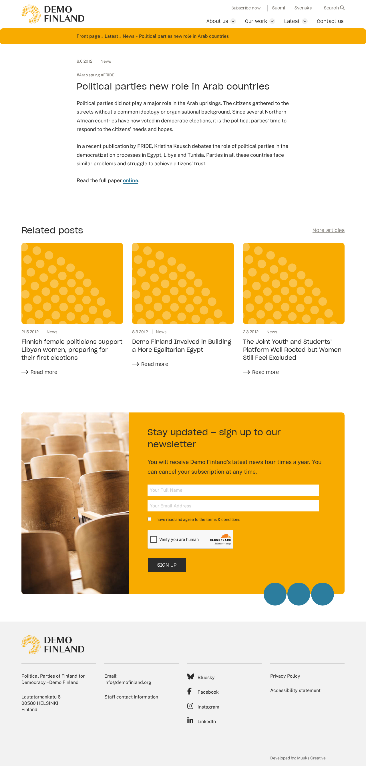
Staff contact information (131, 697)
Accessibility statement (295, 690)
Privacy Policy (285, 676)
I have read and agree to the (197, 519)
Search (332, 8)
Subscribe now (246, 8)
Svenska (303, 8)
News (128, 36)
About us (217, 21)
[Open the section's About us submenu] (233, 21)
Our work (256, 21)
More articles (329, 230)
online (130, 180)
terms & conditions (223, 519)
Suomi (278, 8)
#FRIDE (108, 75)
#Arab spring (88, 75)
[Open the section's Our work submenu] (272, 21)
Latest (292, 21)
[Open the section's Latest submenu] (305, 21)
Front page (88, 36)
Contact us (330, 21)
